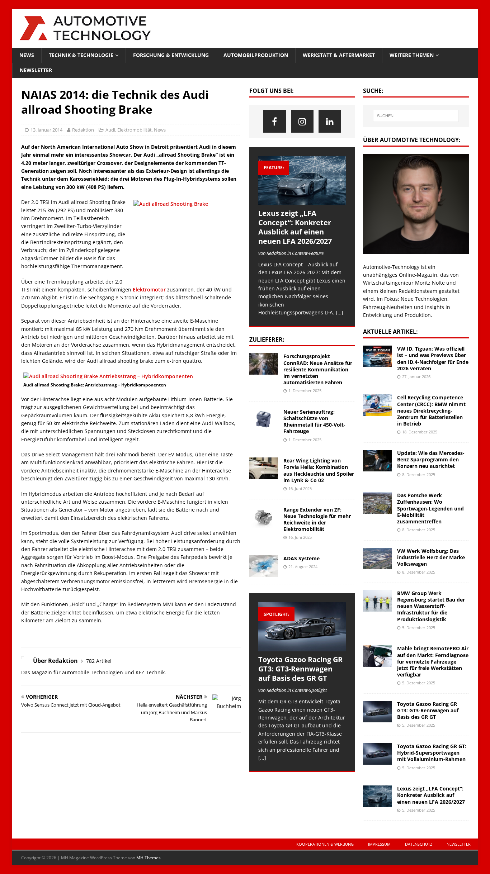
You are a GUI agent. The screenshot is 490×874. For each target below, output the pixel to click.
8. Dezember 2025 (418, 474)
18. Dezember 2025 (419, 431)
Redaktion (83, 130)
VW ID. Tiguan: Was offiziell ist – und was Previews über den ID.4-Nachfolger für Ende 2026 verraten (432, 358)
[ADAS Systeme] (263, 566)
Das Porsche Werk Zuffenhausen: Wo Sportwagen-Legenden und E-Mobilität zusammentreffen (430, 508)
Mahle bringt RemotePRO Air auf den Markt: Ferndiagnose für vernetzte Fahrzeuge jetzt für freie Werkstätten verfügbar (432, 661)
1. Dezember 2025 (304, 390)
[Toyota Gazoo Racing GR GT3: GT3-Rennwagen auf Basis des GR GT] (302, 626)
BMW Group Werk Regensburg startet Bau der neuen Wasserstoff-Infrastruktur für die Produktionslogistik (431, 606)
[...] (262, 757)
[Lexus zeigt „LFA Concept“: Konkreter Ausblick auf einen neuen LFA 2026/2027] (302, 180)
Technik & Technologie (81, 55)
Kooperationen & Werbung (325, 844)
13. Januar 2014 (46, 130)
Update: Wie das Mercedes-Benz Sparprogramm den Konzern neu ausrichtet (431, 459)
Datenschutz (418, 844)
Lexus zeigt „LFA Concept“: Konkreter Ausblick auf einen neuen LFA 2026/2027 (295, 227)
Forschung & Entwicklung (171, 55)
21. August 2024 (302, 566)
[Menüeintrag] (274, 121)
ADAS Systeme (301, 558)
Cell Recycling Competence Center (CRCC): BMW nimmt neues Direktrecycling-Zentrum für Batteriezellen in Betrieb (431, 410)
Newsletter (36, 70)
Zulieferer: (266, 339)
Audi (110, 130)
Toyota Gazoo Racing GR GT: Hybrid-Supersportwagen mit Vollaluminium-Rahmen (431, 753)
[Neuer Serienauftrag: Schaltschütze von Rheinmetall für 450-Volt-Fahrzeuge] (263, 419)
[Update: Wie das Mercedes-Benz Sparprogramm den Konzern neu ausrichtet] (377, 460)
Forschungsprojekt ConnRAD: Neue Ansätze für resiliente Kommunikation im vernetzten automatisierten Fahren (317, 369)
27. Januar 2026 (416, 376)
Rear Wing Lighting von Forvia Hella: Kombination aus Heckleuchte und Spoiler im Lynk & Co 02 (318, 470)
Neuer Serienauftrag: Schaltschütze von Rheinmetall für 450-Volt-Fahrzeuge (314, 421)
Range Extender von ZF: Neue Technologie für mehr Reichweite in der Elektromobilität (317, 519)
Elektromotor (149, 289)
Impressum (379, 844)
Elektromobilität (134, 130)
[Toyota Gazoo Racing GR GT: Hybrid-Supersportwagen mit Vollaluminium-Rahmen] (377, 754)
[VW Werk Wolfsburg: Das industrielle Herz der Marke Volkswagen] (377, 558)
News (26, 55)
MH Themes (148, 858)
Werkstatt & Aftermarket (339, 55)
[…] (339, 312)
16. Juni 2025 (300, 488)
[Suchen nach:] (415, 116)
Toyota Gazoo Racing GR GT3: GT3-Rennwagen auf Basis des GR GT (300, 669)
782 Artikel (99, 660)
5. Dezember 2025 (418, 627)
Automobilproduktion (255, 55)
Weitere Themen (412, 55)
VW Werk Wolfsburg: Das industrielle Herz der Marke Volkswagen (431, 557)
